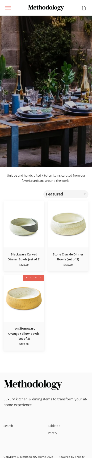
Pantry (52, 433)
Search (8, 426)
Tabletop (54, 426)
